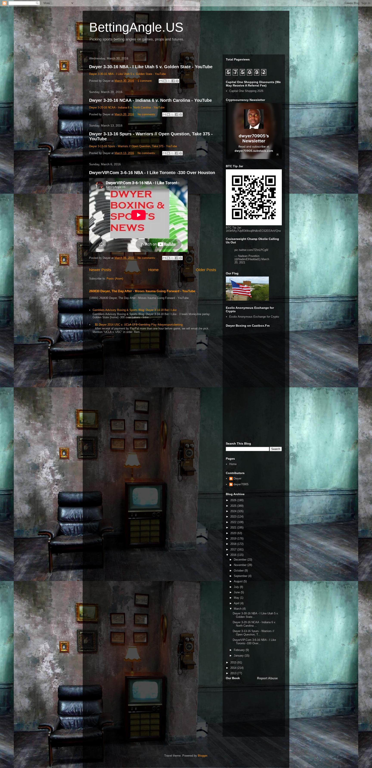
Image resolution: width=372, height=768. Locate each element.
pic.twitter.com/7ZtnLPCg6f (251, 250)
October (239, 570)
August (238, 581)
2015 (233, 662)
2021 (233, 527)
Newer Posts (100, 270)
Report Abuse (267, 678)
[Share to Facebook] (173, 81)
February (240, 650)
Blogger (202, 755)
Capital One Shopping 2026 (246, 91)
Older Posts (206, 270)
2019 (233, 538)
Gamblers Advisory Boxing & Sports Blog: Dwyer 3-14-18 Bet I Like (135, 310)
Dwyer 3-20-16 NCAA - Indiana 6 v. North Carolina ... (254, 624)
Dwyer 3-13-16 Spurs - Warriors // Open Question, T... (253, 632)
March (238, 608)
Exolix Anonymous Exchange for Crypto (254, 316)
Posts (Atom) (115, 278)
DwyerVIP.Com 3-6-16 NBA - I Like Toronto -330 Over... (254, 641)
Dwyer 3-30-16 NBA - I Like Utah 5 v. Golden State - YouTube (150, 66)
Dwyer (237, 478)
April (237, 603)
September (241, 576)
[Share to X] (169, 81)
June (237, 592)
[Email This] (161, 81)
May (237, 597)
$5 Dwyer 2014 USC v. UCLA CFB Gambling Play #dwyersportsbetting (139, 324)
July (237, 587)
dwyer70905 (241, 484)
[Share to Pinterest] (177, 81)
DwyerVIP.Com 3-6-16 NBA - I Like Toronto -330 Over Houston (152, 172)
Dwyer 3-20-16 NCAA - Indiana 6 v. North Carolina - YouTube (150, 100)
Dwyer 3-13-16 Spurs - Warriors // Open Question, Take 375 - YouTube (133, 146)
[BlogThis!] (165, 81)
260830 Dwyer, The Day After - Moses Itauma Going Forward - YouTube (142, 291)
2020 (233, 533)
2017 (233, 549)
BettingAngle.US (136, 27)
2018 (233, 543)
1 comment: (145, 80)
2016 (233, 554)
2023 (233, 516)
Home (153, 270)
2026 (233, 500)
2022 (233, 522)
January (239, 655)
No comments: (147, 114)
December (240, 559)
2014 (233, 667)
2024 (233, 511)
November (240, 565)
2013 (233, 673)
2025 (233, 505)
